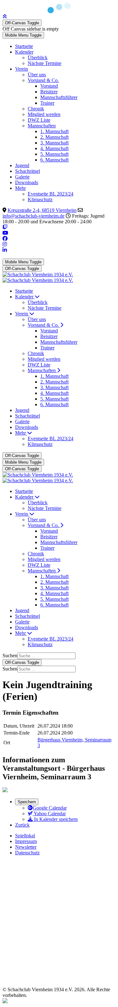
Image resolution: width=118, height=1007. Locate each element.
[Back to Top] (5, 16)
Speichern (27, 801)
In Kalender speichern (55, 819)
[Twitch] (5, 227)
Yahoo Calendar (49, 813)
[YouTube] (5, 233)
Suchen (10, 655)
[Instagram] (5, 244)
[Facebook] (5, 238)
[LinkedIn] (5, 250)
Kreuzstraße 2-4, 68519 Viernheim (42, 210)
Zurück (22, 825)
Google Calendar (50, 808)
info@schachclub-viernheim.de (34, 216)
